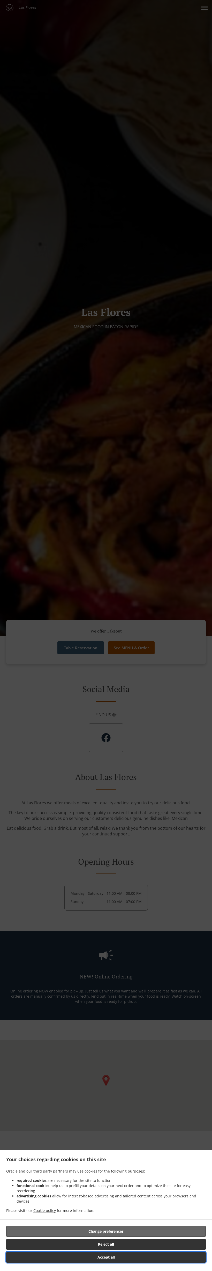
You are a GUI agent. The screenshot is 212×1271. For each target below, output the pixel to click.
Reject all (106, 1244)
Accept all (106, 1257)
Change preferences (106, 1231)
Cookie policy (44, 1210)
